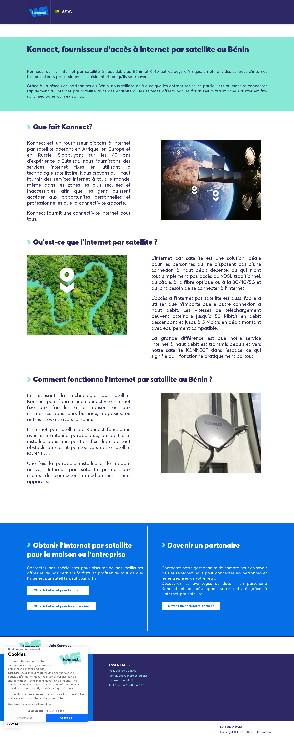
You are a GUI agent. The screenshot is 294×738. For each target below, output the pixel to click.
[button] (12, 724)
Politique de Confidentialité (127, 685)
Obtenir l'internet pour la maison (58, 590)
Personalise (25, 717)
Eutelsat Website (231, 726)
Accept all (67, 717)
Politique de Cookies (122, 670)
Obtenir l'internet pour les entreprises (61, 606)
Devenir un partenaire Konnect (191, 606)
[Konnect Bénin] (39, 12)
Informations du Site (122, 680)
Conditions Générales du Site (128, 675)
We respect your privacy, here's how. (30, 704)
